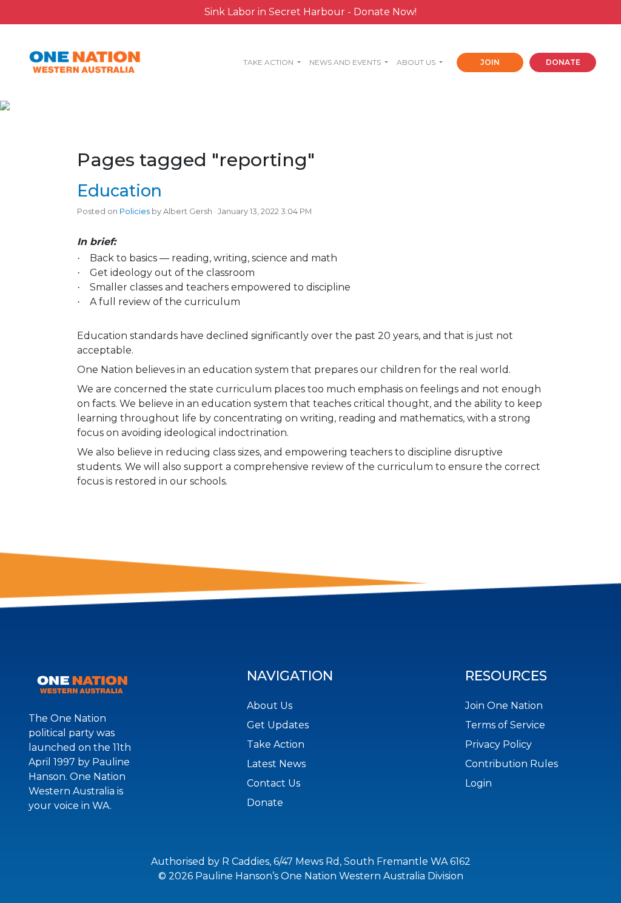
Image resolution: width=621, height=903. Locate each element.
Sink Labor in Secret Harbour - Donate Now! (310, 12)
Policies (134, 211)
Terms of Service (505, 725)
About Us (269, 705)
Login (478, 783)
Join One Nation (504, 705)
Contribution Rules (511, 764)
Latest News (276, 764)
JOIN (490, 62)
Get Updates (278, 725)
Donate (265, 802)
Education (119, 191)
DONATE (563, 62)
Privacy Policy (498, 744)
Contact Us (273, 783)
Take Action (275, 744)
